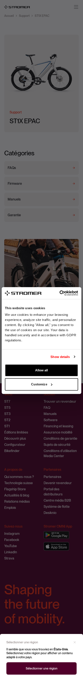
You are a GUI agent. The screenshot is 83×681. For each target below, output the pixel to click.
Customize (39, 384)
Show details (60, 357)
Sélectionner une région (41, 668)
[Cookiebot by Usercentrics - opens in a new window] (59, 293)
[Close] (75, 642)
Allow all (41, 370)
